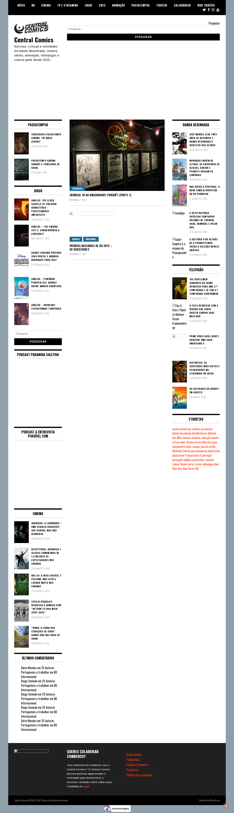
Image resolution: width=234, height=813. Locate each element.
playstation (214, 451)
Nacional (91, 239)
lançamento (178, 447)
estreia (197, 442)
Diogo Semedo (29, 681)
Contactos (132, 770)
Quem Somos (133, 754)
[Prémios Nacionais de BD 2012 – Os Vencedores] (92, 227)
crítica (176, 442)
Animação (118, 5)
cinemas (196, 438)
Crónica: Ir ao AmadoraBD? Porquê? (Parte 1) (100, 195)
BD (33, 5)
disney (189, 442)
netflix (212, 447)
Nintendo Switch (181, 451)
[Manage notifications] (226, 805)
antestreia (185, 429)
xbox (216, 464)
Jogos (88, 5)
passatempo (197, 451)
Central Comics (33, 39)
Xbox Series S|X (191, 469)
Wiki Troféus (206, 5)
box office (177, 438)
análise (196, 429)
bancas (209, 429)
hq (209, 442)
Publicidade (133, 759)
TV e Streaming (67, 5)
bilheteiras (201, 433)
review (175, 464)
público (188, 460)
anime (175, 429)
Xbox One (177, 469)
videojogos (208, 464)
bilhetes (212, 433)
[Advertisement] (117, 88)
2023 (102, 5)
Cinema (46, 5)
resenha (209, 460)
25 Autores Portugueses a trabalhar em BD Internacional (39, 672)
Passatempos (140, 5)
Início (21, 5)
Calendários (182, 5)
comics (215, 438)
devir (183, 442)
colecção (206, 438)
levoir (189, 447)
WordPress (215, 800)
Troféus (161, 5)
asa (202, 429)
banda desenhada (182, 433)
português (177, 460)
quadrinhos (198, 460)
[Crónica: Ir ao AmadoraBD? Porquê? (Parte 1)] (117, 155)
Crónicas (77, 188)
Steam (183, 464)
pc (206, 451)
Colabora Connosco (137, 764)
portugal (207, 455)
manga (196, 447)
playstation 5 (194, 455)
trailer (198, 464)
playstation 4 (179, 455)
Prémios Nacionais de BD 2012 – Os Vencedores (91, 247)
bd (193, 433)
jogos (214, 442)
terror (191, 464)
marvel (204, 447)
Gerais (76, 239)
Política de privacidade (139, 775)
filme (204, 442)
